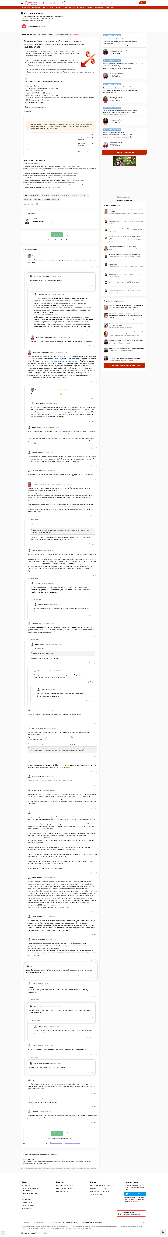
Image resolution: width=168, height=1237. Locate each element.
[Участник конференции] (33, 484)
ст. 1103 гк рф (55, 195)
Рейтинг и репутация (98, 1188)
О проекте (26, 1185)
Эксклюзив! (80, 7)
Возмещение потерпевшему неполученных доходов (41, 173)
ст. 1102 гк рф (45, 195)
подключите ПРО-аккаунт (40, 1163)
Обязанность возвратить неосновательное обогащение (42, 166)
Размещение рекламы (64, 1185)
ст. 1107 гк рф (65, 195)
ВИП (112, 7)
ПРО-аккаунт (77, 124)
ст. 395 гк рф (46, 199)
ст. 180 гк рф (37, 199)
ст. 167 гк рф (27, 199)
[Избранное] (96, 41)
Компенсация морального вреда (35, 178)
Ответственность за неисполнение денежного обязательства (43, 185)
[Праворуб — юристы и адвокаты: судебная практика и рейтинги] (32, 3)
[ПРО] (32, 337)
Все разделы (27, 1208)
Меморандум (27, 1202)
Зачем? (70, 240)
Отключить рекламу (124, 200)
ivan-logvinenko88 (39, 221)
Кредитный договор (32, 187)
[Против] (96, 267)
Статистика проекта (29, 1194)
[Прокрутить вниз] (163, 1232)
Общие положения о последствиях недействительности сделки (44, 180)
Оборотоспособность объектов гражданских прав (40, 175)
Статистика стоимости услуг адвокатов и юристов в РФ (134, 1187)
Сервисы (89, 7)
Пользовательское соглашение (29, 1198)
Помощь (93, 1182)
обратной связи (133, 1201)
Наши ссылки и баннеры (65, 1188)
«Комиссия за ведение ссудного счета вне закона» (59, 361)
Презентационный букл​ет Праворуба (31, 1189)
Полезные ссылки (131, 1182)
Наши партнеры (28, 1205)
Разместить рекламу (124, 197)
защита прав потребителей (31, 195)
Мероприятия (99, 7)
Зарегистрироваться (72, 1143)
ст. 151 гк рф (84, 195)
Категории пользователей (100, 1185)
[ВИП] (29, 484)
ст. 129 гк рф (75, 195)
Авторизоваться (56, 1143)
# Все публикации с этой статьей (71, 166)
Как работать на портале (99, 1191)
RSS (144, 1222)
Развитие (60, 1182)
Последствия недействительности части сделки (40, 182)
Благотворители (62, 1191)
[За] (91, 267)
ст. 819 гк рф (55, 199)
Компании (50, 7)
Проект (25, 1182)
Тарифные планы (96, 1194)
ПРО (107, 7)
